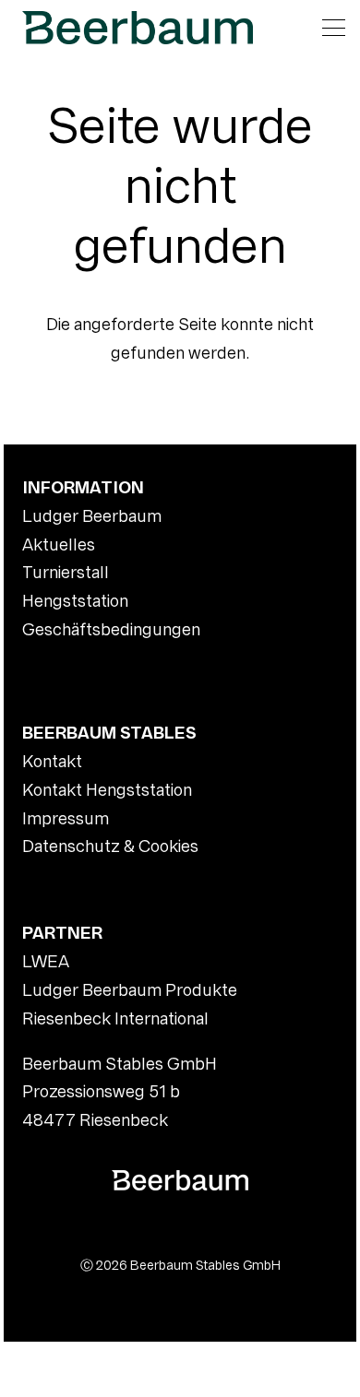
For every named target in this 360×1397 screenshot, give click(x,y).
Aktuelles (58, 544)
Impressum (65, 818)
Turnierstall (65, 572)
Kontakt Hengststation (107, 789)
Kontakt (52, 761)
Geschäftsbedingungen (111, 629)
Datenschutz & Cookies (110, 846)
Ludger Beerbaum (92, 516)
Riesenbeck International (115, 1018)
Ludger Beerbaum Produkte (129, 989)
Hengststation (75, 600)
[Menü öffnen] (333, 27)
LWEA (45, 961)
